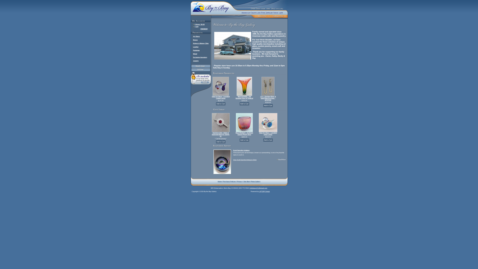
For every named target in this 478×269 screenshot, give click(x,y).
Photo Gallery (255, 181)
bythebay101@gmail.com (258, 188)
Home (220, 181)
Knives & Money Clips (201, 43)
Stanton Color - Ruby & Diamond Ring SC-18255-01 (221, 134)
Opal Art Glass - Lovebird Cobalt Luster (221, 97)
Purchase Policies (229, 181)
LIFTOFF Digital (264, 191)
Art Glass (196, 36)
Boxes (195, 40)
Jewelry (196, 61)
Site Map (247, 181)
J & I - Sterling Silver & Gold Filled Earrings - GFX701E (268, 98)
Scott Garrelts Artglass (241, 150)
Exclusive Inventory (200, 57)
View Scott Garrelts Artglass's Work (245, 160)
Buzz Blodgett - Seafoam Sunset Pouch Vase (244, 133)
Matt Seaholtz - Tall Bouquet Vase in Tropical (244, 97)
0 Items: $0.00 (200, 24)
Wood (195, 54)
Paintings (196, 50)
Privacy (239, 181)
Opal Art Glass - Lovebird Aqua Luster (268, 133)
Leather (196, 47)
